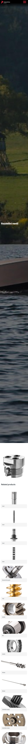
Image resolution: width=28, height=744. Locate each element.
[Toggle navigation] (24, 2)
